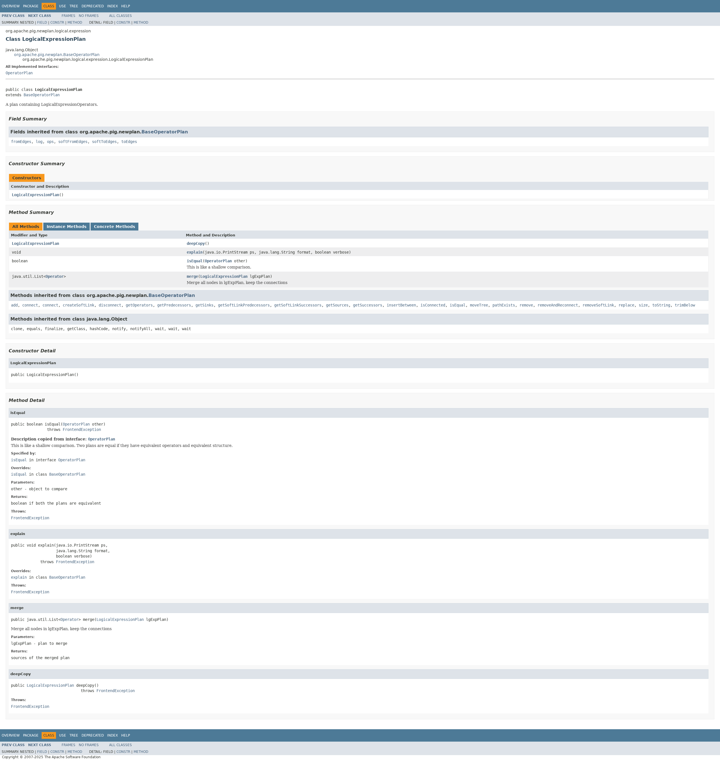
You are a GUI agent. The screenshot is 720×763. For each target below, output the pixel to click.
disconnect (110, 305)
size (643, 305)
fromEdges (21, 141)
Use (62, 6)
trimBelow (685, 305)
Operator (55, 276)
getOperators (139, 305)
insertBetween (401, 305)
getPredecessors (174, 305)
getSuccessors (367, 305)
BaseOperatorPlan (42, 95)
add (14, 305)
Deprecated (93, 6)
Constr (57, 22)
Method (75, 22)
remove (526, 305)
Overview (11, 6)
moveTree (479, 305)
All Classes (120, 16)
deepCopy (196, 243)
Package (31, 6)
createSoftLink (78, 305)
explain (194, 252)
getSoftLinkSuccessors (297, 305)
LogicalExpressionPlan (35, 195)
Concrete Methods (114, 226)
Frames (68, 16)
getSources (337, 305)
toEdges (129, 141)
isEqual (194, 261)
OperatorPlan (19, 73)
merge (192, 276)
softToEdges (104, 141)
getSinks (204, 305)
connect (30, 305)
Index (112, 6)
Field (42, 22)
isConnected (432, 305)
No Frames (89, 16)
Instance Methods (66, 226)
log (39, 141)
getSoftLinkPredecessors (244, 305)
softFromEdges (72, 141)
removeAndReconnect (557, 305)
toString (661, 305)
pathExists (503, 305)
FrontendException (82, 429)
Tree (73, 6)
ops (50, 141)
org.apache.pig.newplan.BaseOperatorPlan (57, 54)
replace (626, 305)
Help (125, 6)
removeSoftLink (598, 305)
